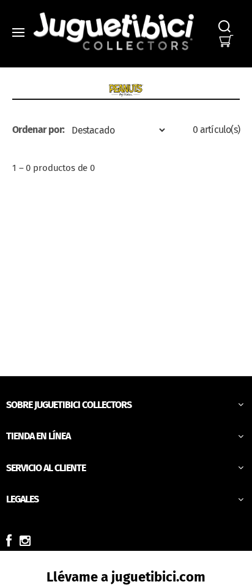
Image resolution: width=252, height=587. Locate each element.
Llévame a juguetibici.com (126, 577)
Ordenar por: (38, 129)
